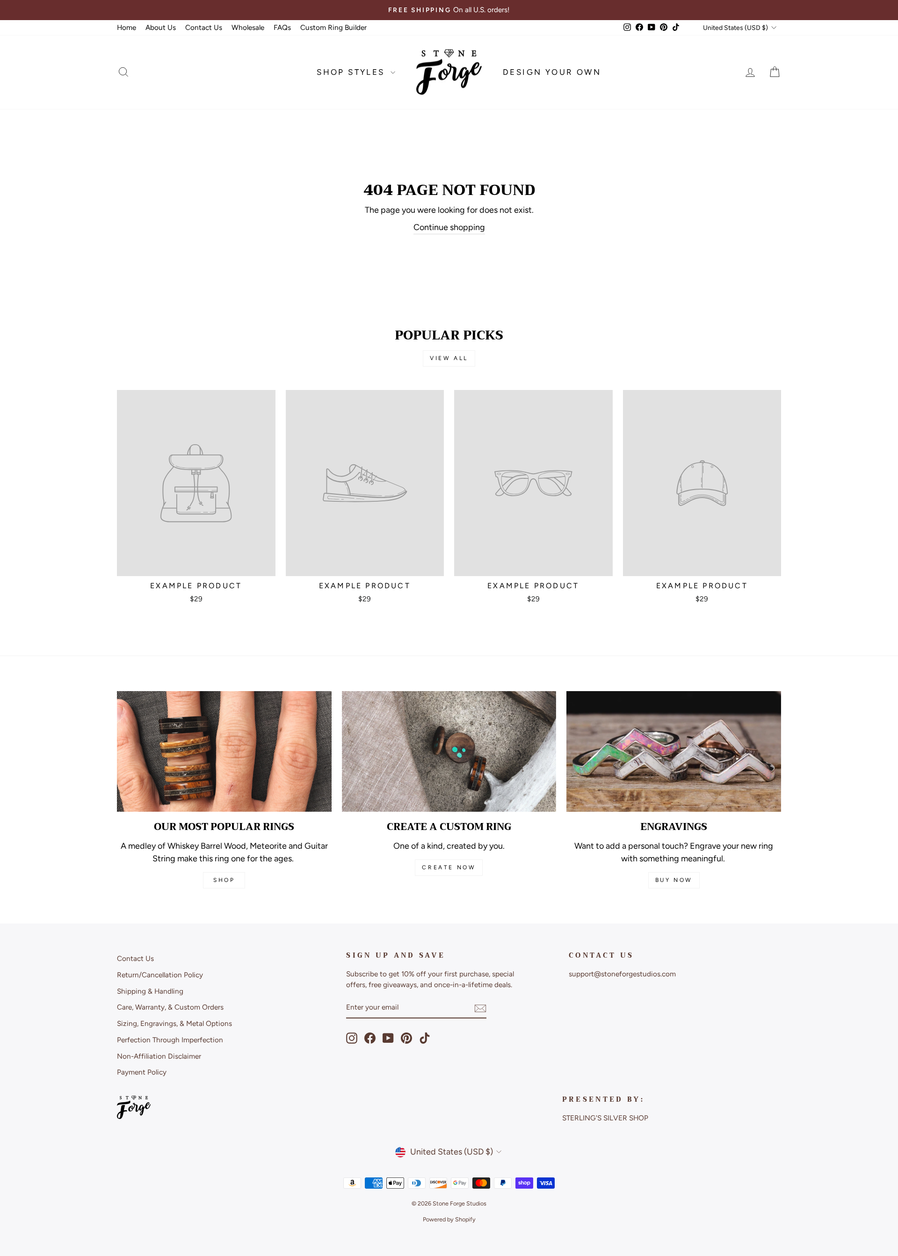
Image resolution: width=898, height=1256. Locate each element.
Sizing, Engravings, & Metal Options (174, 1023)
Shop (224, 880)
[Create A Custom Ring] (449, 751)
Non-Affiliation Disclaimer (159, 1056)
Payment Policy (142, 1072)
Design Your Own (552, 72)
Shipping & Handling (150, 991)
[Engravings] (673, 751)
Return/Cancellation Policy (160, 974)
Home (126, 27)
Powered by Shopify (449, 1219)
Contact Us (203, 27)
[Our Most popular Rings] (224, 751)
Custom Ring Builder (333, 27)
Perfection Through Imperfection (170, 1039)
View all (449, 358)
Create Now (449, 867)
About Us (160, 27)
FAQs (282, 27)
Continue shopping (449, 227)
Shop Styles (352, 72)
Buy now (674, 880)
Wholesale (248, 27)
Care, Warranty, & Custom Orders (170, 1007)
